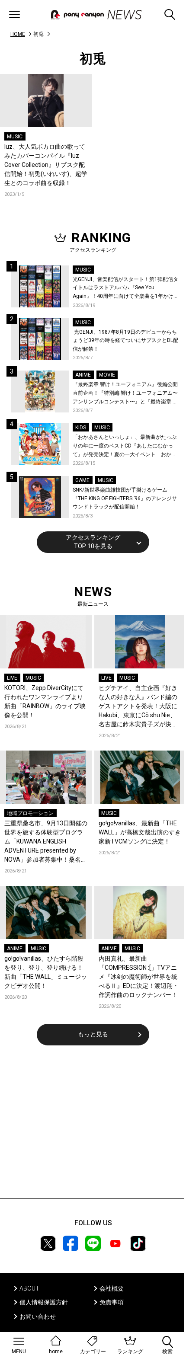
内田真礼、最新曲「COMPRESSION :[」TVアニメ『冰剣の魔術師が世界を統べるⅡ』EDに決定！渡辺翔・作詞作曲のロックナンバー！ (139, 976)
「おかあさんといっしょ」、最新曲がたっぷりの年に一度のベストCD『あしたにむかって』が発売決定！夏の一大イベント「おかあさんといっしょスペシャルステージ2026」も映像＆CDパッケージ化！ (125, 446)
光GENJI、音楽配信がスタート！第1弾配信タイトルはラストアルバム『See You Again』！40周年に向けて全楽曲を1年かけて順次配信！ (126, 288)
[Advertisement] (93, 1128)
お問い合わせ (37, 1316)
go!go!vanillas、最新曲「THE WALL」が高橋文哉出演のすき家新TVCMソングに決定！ (140, 832)
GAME (82, 480)
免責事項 (111, 1302)
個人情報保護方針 (43, 1302)
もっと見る (93, 1034)
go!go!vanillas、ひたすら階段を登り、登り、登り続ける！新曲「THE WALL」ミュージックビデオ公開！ (45, 972)
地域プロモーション (30, 813)
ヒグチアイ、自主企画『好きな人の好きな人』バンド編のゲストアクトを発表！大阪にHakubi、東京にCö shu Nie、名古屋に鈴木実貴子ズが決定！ (138, 706)
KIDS (80, 428)
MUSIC (14, 137)
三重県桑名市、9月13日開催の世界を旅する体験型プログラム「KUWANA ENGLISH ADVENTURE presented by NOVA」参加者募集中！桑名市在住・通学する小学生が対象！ (45, 842)
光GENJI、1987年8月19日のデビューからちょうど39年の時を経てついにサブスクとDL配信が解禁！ (125, 340)
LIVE (12, 678)
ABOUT (29, 1288)
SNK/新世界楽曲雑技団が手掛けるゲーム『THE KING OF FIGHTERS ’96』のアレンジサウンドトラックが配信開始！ (125, 498)
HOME (17, 34)
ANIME (83, 375)
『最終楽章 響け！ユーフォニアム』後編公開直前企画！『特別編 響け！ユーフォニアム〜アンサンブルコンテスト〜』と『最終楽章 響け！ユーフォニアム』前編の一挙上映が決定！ (125, 393)
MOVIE (107, 375)
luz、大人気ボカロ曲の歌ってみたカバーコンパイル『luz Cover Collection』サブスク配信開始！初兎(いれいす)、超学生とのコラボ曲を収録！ (45, 164)
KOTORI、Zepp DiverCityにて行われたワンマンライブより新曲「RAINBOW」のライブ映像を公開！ (45, 701)
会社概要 (111, 1288)
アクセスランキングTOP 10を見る (93, 542)
